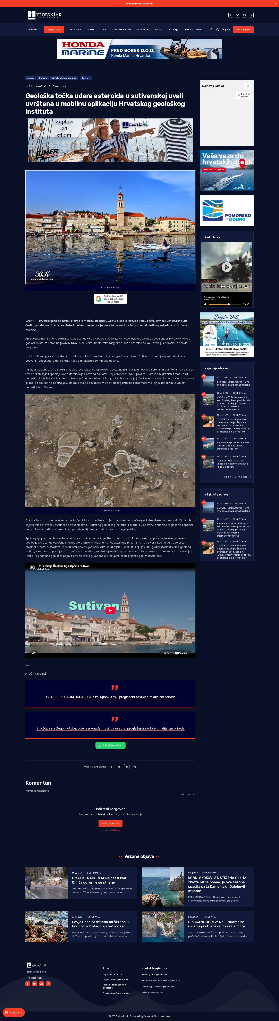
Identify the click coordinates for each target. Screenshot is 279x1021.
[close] (275, 3)
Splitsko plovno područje (64, 78)
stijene (30, 78)
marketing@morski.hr (163, 986)
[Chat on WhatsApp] (110, 745)
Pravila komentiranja (37, 791)
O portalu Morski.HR (112, 974)
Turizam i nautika (121, 29)
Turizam (86, 78)
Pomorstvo (143, 29)
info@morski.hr (159, 974)
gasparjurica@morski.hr (169, 980)
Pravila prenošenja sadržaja (116, 993)
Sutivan (43, 78)
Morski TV (75, 29)
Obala (90, 29)
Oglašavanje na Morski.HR (115, 979)
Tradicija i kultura (194, 29)
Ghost (147, 1016)
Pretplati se (243, 29)
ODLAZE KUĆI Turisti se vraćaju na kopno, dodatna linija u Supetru (232, 463)
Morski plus (54, 29)
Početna (33, 29)
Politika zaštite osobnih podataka (114, 986)
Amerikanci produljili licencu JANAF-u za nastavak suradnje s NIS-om (233, 445)
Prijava (226, 29)
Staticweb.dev (162, 1016)
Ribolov (159, 29)
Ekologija (174, 29)
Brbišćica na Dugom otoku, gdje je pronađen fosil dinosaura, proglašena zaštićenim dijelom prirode (110, 728)
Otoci (103, 29)
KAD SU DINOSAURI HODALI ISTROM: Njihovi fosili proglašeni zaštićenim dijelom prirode (110, 697)
